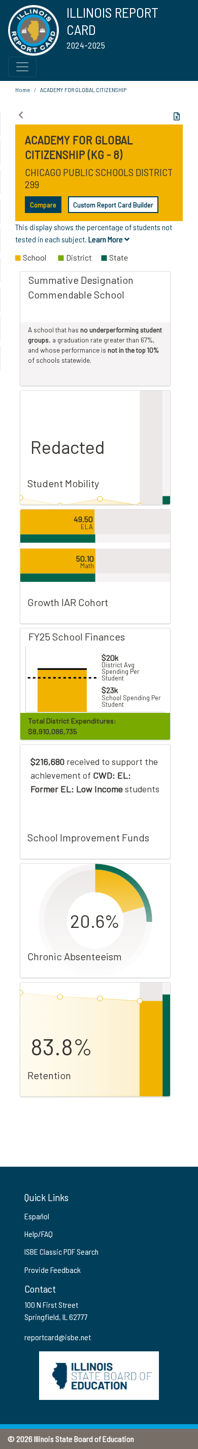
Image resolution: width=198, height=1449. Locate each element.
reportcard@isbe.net (57, 1337)
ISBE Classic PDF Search (61, 1251)
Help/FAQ (38, 1234)
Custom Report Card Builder (113, 204)
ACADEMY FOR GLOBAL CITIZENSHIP (83, 89)
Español (36, 1216)
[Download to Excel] (177, 116)
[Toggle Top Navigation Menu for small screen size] (22, 67)
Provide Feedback (52, 1269)
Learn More (106, 239)
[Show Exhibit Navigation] (20, 114)
